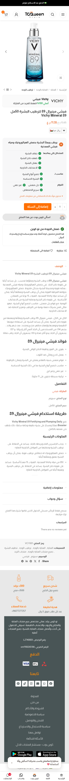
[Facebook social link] (39, 561)
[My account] (16, 14)
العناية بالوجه (42, 89)
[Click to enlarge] (60, 78)
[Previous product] (11, 89)
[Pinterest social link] (31, 561)
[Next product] (4, 89)
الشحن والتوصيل (34, 720)
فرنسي (25, 556)
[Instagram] (31, 683)
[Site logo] (34, 14)
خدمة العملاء (18, 606)
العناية (53, 89)
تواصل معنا (34, 732)
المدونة (35, 696)
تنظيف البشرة (11, 548)
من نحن (34, 702)
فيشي (55, 391)
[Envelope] (38, 683)
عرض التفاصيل (58, 242)
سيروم (34, 556)
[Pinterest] (18, 683)
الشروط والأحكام (34, 708)
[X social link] (35, 561)
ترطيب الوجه (27, 89)
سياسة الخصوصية (34, 714)
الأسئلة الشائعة (34, 738)
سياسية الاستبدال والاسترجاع (34, 726)
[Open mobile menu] (63, 14)
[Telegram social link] (22, 561)
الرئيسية (62, 89)
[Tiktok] (25, 683)
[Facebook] (51, 683)
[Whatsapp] (44, 683)
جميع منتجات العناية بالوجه (40, 551)
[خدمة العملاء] (19, 599)
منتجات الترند (20, 551)
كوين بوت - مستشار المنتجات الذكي (34, 744)
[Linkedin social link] (27, 561)
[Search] (52, 14)
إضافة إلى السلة (37, 206)
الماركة (62, 391)
